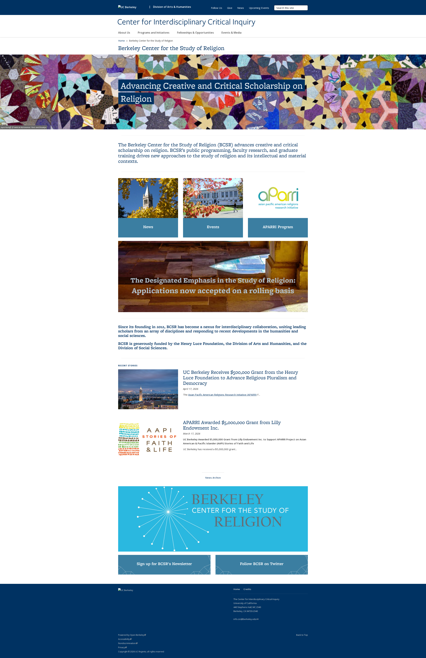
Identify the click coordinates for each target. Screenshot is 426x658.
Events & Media (231, 32)
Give (229, 7)
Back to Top (302, 634)
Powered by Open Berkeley (132, 635)
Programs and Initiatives (154, 32)
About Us (124, 32)
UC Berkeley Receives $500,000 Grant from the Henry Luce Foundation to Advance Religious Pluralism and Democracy (240, 377)
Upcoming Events (259, 7)
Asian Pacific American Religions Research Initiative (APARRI (223, 394)
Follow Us (216, 7)
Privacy (122, 647)
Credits (247, 589)
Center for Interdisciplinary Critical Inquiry (186, 22)
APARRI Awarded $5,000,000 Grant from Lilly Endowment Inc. (232, 425)
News (240, 7)
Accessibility (125, 639)
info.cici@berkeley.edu (245, 619)
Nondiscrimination (128, 643)
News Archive (213, 477)
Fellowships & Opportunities (195, 32)
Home (121, 40)
